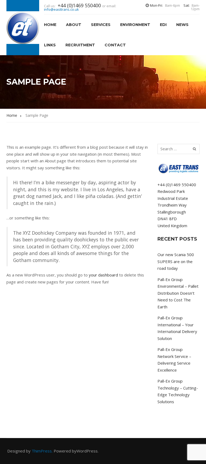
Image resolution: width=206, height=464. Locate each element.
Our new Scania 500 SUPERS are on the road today (175, 261)
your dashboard (103, 275)
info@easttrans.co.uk (61, 9)
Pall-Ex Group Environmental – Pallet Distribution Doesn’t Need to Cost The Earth (177, 293)
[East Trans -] (22, 27)
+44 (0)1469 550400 (176, 184)
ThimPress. (42, 451)
